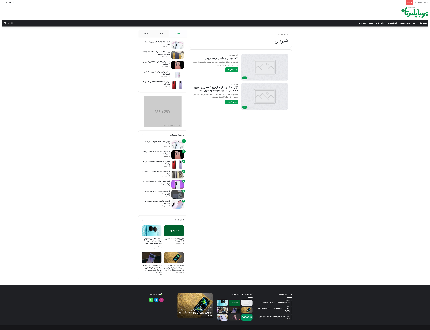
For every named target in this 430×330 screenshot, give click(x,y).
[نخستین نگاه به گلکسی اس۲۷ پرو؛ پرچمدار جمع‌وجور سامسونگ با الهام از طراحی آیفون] (234, 317)
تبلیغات (371, 23)
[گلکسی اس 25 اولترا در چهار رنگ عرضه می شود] (177, 174)
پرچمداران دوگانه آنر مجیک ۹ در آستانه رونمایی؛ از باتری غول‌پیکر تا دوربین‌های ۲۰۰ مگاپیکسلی (152, 269)
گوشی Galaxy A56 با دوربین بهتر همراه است (157, 43)
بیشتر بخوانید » (232, 69)
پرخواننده (178, 33)
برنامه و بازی (380, 23)
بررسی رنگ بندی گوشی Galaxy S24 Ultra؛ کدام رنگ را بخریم (156, 53)
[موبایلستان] (414, 12)
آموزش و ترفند (392, 23)
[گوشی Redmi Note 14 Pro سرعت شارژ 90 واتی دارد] (177, 85)
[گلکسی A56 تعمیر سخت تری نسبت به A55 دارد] (177, 204)
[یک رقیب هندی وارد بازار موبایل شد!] (247, 303)
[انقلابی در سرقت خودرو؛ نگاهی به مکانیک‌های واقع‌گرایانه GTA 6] (222, 310)
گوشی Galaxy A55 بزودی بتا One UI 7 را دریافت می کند (156, 182)
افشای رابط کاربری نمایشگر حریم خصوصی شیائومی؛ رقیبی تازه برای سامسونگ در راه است (174, 267)
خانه (285, 34)
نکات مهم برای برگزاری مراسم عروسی (221, 58)
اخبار (414, 23)
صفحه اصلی (423, 23)
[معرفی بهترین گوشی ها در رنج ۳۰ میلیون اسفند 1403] (177, 75)
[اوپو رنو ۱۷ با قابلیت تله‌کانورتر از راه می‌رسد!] (174, 230)
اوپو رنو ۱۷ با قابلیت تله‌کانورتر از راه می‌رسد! (174, 239)
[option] (195, 305)
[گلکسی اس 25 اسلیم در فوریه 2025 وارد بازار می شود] (177, 194)
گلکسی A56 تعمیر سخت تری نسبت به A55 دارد (157, 202)
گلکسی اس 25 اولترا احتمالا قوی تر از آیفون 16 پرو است (156, 63)
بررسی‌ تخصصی (405, 23)
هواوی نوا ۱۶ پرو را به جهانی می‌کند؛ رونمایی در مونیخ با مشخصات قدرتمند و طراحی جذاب (152, 242)
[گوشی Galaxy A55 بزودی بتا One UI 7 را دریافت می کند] (177, 184)
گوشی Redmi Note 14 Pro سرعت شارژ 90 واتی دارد (156, 83)
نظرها (146, 33)
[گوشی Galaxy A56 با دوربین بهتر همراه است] (177, 45)
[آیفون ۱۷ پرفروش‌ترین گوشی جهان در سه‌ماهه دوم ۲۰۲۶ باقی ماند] (222, 317)
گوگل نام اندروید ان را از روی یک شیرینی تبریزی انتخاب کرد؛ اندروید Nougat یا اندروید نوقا (216, 89)
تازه (161, 33)
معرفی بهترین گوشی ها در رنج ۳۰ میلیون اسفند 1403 (157, 73)
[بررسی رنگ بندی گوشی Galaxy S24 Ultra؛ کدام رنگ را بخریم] (177, 55)
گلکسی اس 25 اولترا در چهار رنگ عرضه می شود (156, 172)
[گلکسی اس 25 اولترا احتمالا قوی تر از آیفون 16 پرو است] (177, 65)
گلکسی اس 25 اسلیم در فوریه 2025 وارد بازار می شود (157, 192)
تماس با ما (362, 23)
